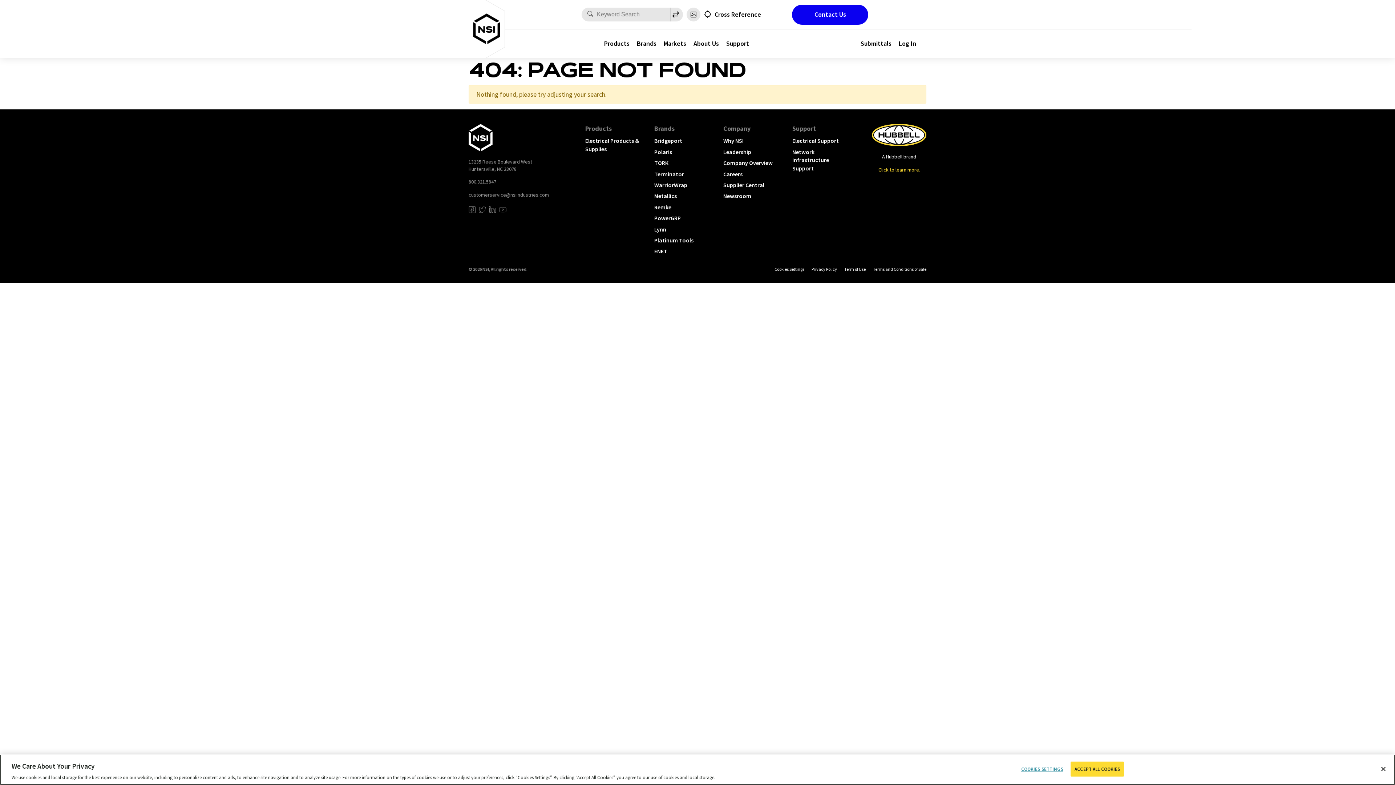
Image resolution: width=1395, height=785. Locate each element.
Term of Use (855, 269)
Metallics (665, 196)
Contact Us (830, 14)
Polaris (663, 152)
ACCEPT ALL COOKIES (1097, 769)
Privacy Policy (824, 269)
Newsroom (737, 196)
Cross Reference (738, 14)
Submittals (876, 43)
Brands (646, 43)
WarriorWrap (670, 185)
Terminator (669, 174)
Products (617, 43)
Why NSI (733, 140)
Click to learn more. (899, 169)
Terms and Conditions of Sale (899, 269)
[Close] (1383, 769)
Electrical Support (815, 140)
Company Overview (748, 162)
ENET (660, 251)
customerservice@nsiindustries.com (509, 195)
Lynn (660, 229)
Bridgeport (668, 140)
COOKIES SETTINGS (789, 269)
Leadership (737, 152)
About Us (706, 43)
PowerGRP (667, 218)
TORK (661, 162)
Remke (662, 207)
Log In (907, 43)
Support (737, 43)
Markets (675, 43)
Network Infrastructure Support (810, 160)
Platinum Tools (674, 240)
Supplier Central (743, 185)
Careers (733, 174)
